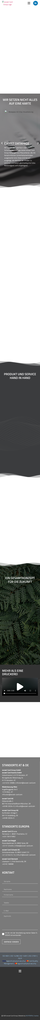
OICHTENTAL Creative (32, 1016)
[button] (2, 143)
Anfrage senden (11, 942)
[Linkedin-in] (35, 3)
